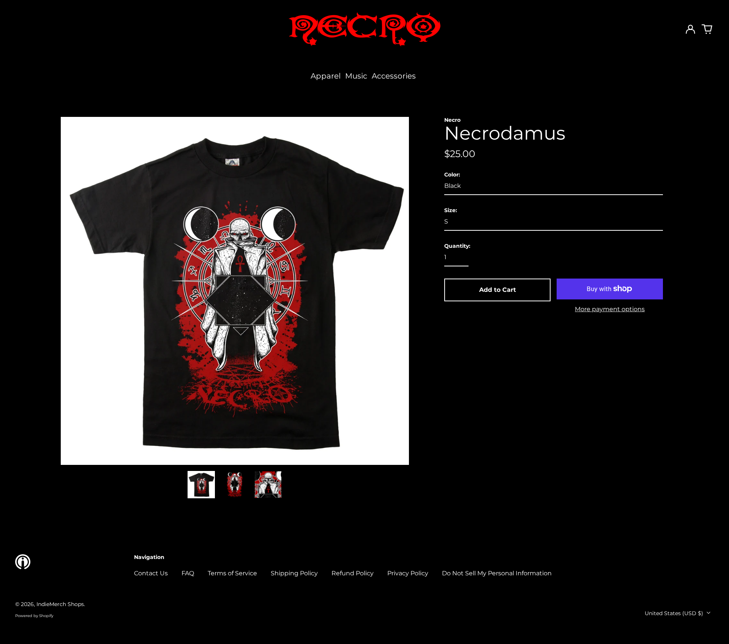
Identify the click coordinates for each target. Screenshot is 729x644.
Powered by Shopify (34, 615)
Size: (450, 210)
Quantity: (457, 246)
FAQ (187, 573)
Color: (452, 175)
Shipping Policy (294, 573)
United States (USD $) (675, 613)
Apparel (326, 75)
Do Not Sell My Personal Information (497, 573)
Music (356, 75)
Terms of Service (232, 573)
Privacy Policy (407, 573)
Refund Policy (352, 573)
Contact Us (151, 573)
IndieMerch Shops (60, 604)
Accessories (394, 75)
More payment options (610, 309)
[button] (707, 29)
